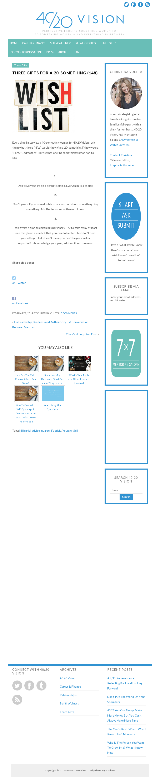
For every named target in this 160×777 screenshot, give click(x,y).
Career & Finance (34, 43)
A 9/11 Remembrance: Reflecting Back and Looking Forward (124, 683)
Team (76, 52)
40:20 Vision (67, 678)
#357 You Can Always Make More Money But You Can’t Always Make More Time (124, 715)
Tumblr (140, 4)
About (63, 52)
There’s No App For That (81, 334)
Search (126, 496)
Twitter (126, 4)
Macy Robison (107, 770)
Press (50, 52)
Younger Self (70, 430)
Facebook (133, 4)
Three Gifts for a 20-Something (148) (55, 72)
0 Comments (69, 313)
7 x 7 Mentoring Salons (26, 52)
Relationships (86, 43)
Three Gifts (108, 43)
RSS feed (17, 700)
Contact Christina (121, 155)
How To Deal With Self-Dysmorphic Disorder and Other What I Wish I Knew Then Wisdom (26, 413)
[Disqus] (55, 489)
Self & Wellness (60, 43)
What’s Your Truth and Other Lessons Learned (79, 379)
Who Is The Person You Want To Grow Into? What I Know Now (125, 747)
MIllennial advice (29, 430)
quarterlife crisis (51, 430)
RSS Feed (147, 4)
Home (14, 43)
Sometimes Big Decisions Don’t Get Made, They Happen (52, 379)
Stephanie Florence (122, 165)
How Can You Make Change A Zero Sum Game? (25, 379)
